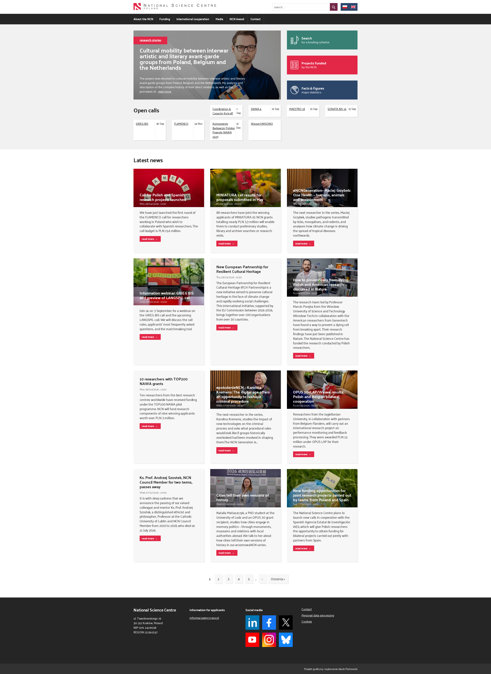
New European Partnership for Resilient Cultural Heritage (242, 269)
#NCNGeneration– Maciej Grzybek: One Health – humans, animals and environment (322, 195)
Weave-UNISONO (262, 123)
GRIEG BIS (142, 123)
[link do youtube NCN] (252, 640)
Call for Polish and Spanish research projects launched (163, 197)
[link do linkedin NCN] (252, 622)
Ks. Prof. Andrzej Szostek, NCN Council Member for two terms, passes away (166, 482)
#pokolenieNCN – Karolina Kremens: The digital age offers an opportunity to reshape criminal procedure (243, 394)
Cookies (307, 621)
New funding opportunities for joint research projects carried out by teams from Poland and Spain (322, 495)
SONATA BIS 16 (337, 108)
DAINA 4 (256, 108)
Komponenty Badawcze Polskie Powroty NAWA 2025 (224, 130)
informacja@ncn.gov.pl (204, 617)
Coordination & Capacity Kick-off (223, 111)
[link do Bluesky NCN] (286, 640)
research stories (150, 40)
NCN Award (237, 19)
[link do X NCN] (286, 622)
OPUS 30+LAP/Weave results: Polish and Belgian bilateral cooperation (318, 396)
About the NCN (143, 19)
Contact (255, 19)
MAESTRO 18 (297, 108)
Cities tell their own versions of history (242, 497)
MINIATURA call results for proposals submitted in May (239, 197)
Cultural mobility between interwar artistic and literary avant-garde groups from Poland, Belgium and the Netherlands (184, 59)
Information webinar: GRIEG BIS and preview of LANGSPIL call (167, 295)
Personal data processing (318, 615)
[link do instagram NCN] (269, 640)
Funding (164, 19)
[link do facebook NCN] (269, 622)
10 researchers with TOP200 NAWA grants (163, 381)
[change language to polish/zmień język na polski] (345, 7)
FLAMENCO (181, 123)
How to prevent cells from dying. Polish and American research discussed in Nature (321, 284)
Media (219, 19)
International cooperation (192, 19)
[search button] (334, 7)
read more (164, 91)
